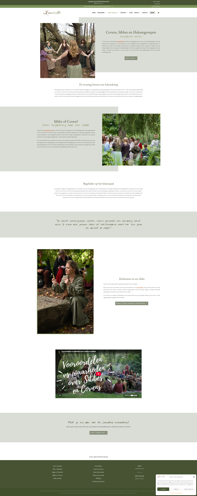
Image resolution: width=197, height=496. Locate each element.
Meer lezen (130, 58)
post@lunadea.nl (139, 468)
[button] (194, 477)
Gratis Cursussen (98, 469)
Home (94, 12)
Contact (145, 12)
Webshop (98, 478)
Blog (131, 12)
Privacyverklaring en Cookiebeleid (176, 492)
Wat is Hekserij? (57, 469)
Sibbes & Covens (57, 475)
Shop (152, 12)
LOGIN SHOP (157, 4)
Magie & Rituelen (57, 472)
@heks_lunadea (139, 478)
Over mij (123, 12)
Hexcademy (101, 12)
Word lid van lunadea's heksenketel (131, 303)
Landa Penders (112, 493)
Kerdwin (98, 493)
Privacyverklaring (73, 493)
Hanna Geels (104, 493)
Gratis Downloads (98, 472)
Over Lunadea (57, 466)
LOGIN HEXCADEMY (156, 6)
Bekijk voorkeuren (188, 489)
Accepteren (163, 489)
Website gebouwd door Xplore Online (127, 493)
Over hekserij (112, 12)
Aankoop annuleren (98, 481)
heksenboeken (121, 41)
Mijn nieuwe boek (98, 475)
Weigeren (176, 489)
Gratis (136, 12)
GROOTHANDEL (156, 1)
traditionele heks (48, 130)
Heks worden (57, 478)
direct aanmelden (97, 433)
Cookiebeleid (82, 493)
